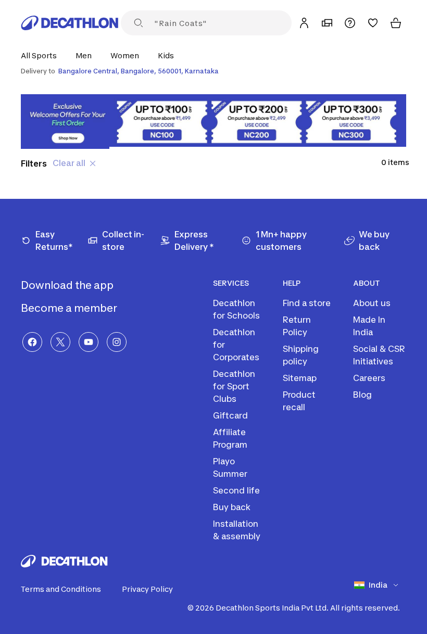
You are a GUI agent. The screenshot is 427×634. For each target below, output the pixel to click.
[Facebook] (32, 342)
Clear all (69, 163)
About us (372, 303)
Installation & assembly (236, 529)
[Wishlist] (372, 23)
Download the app (68, 285)
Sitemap (300, 378)
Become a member (70, 308)
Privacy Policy (147, 589)
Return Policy (297, 325)
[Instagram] (117, 342)
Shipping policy (301, 355)
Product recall (299, 400)
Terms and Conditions (61, 589)
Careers (369, 378)
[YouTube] (88, 342)
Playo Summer (230, 467)
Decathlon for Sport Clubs (234, 386)
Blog (362, 394)
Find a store (307, 303)
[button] (42, 55)
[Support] (350, 23)
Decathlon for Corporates (236, 344)
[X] (60, 342)
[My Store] (327, 23)
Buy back (231, 507)
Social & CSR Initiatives (379, 355)
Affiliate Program (230, 438)
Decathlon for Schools (236, 309)
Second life (236, 490)
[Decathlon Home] (70, 23)
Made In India (369, 325)
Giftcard (230, 415)
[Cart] (395, 23)
